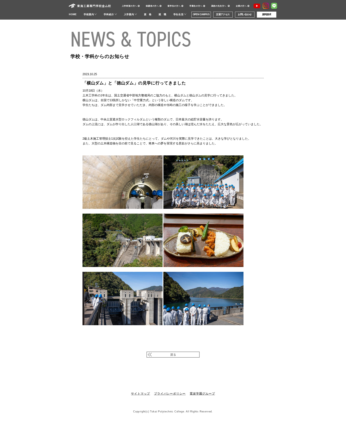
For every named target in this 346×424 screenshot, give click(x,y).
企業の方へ (241, 6)
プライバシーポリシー (170, 393)
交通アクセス (223, 14)
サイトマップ (140, 393)
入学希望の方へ (129, 6)
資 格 (148, 14)
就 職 (162, 14)
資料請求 (266, 14)
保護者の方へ (152, 6)
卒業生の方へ (195, 6)
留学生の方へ (174, 6)
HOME (73, 14)
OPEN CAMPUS (201, 14)
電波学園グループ (202, 393)
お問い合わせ (244, 14)
